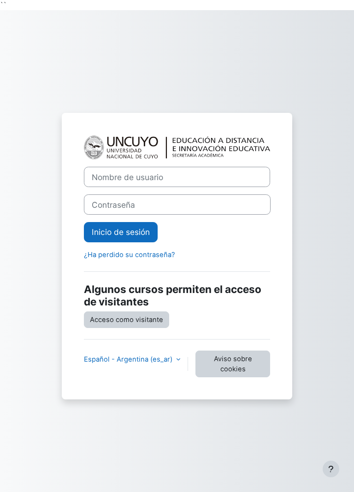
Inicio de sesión (121, 232)
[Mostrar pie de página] (331, 469)
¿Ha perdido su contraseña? (129, 255)
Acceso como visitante (126, 320)
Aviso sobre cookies (233, 364)
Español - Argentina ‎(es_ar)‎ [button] (129, 359)
